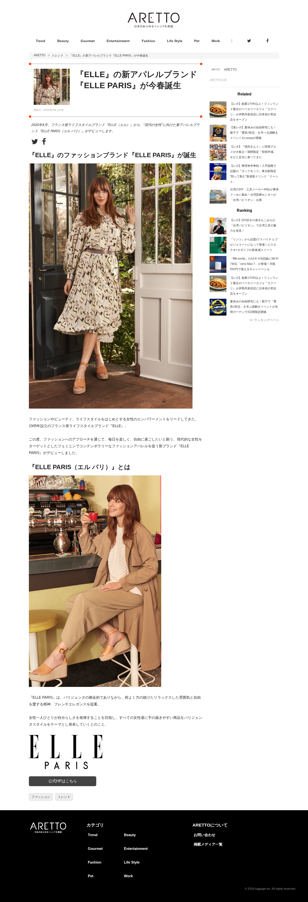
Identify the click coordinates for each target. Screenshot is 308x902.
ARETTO (39, 55)
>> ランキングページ (264, 320)
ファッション (41, 797)
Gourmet (88, 41)
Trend (40, 41)
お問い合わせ (204, 835)
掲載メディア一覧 (208, 844)
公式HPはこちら (62, 781)
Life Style (174, 41)
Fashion (148, 41)
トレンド (57, 55)
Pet (196, 41)
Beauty (63, 41)
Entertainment (118, 41)
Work (216, 41)
